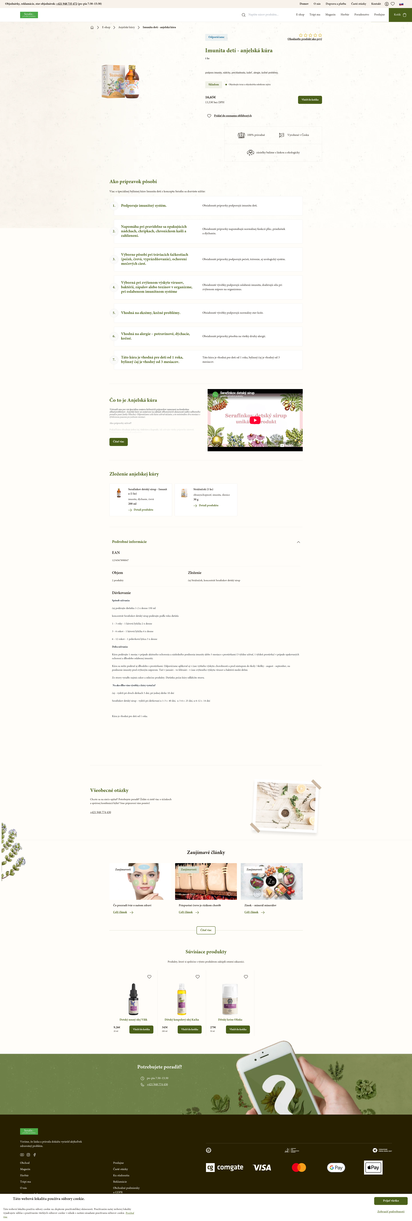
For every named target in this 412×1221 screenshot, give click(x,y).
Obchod (25, 1163)
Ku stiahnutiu (121, 1175)
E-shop (300, 14)
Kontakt (376, 4)
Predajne (379, 14)
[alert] (206, 1207)
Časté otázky (358, 4)
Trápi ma (314, 14)
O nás (317, 4)
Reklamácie (120, 1181)
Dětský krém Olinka (230, 1019)
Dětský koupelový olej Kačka (182, 1019)
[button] (391, 1212)
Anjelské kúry (126, 27)
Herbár (345, 14)
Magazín (330, 14)
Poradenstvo (361, 14)
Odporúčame (216, 37)
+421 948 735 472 (66, 4)
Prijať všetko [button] (391, 1200)
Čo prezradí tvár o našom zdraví (132, 905)
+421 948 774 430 (100, 812)
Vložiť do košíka (310, 100)
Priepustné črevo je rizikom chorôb (200, 905)
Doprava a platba (336, 4)
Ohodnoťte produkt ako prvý (305, 39)
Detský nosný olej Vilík (133, 1019)
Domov (304, 4)
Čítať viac (118, 441)
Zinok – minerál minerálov (260, 905)
